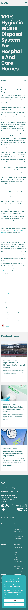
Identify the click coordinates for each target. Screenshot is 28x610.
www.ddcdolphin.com (18, 270)
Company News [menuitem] (17, 557)
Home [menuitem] (2, 524)
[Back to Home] (4, 2)
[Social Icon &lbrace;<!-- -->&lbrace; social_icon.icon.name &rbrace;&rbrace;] (2, 517)
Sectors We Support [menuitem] (18, 571)
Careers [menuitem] (16, 559)
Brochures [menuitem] (16, 564)
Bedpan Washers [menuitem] (18, 529)
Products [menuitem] (16, 524)
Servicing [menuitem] (3, 544)
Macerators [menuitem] (16, 527)
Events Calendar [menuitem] (18, 547)
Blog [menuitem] (15, 554)
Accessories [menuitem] (17, 541)
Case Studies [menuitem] (17, 566)
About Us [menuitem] (16, 550)
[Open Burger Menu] (26, 3)
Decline (14, 604)
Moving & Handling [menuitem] (18, 531)
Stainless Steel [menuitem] (17, 538)
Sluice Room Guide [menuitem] (18, 561)
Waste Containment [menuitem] (19, 536)
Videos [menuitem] (15, 552)
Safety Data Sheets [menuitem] (18, 568)
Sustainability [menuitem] (17, 574)
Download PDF (8, 326)
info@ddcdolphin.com (16, 268)
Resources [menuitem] (17, 544)
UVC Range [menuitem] (16, 534)
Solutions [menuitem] (3, 574)
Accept (14, 600)
